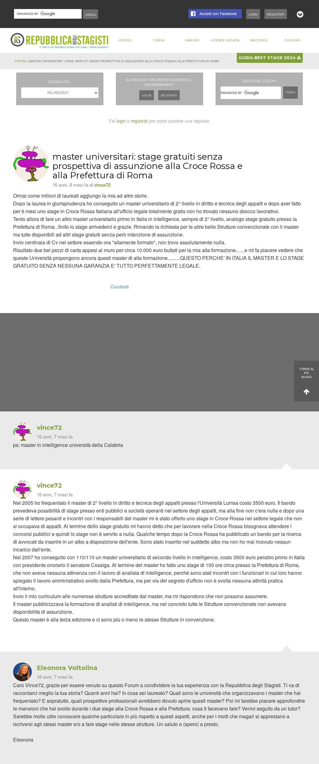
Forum (158, 40)
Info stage (259, 40)
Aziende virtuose (225, 40)
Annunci (192, 40)
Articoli (125, 40)
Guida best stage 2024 (268, 57)
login (121, 121)
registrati (139, 121)
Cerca (290, 92)
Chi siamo (292, 40)
